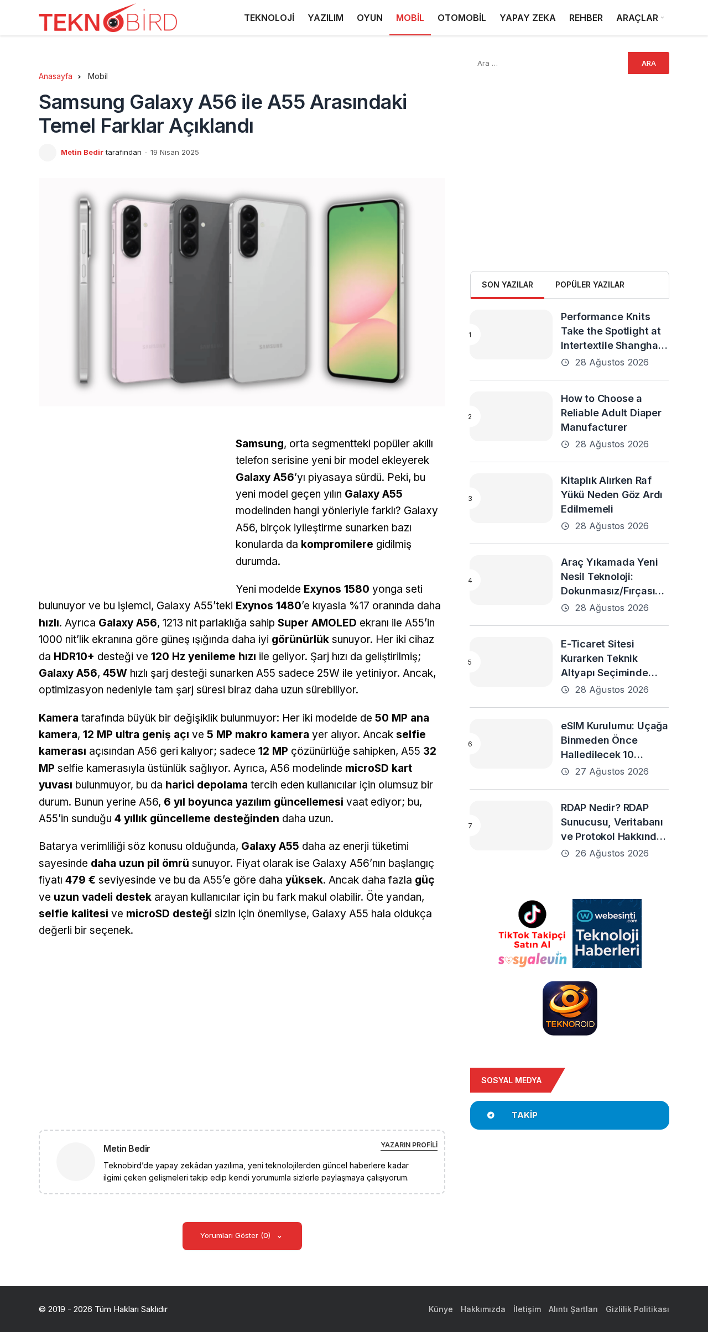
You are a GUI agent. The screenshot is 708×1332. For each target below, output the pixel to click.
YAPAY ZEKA (527, 17)
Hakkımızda (483, 1309)
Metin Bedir (82, 152)
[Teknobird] (108, 18)
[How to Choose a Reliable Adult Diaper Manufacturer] (511, 416)
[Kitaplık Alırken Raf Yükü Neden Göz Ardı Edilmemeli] (511, 498)
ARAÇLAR (637, 17)
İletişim (527, 1309)
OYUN (370, 17)
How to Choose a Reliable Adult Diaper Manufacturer (611, 413)
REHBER (586, 17)
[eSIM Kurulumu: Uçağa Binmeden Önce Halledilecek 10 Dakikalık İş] (511, 744)
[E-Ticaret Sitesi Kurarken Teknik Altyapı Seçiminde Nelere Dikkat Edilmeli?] (511, 662)
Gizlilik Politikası (637, 1309)
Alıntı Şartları (573, 1309)
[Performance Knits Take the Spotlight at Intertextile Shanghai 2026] (511, 334)
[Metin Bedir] (80, 1161)
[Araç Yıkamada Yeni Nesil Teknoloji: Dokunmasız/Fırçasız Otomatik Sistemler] (511, 580)
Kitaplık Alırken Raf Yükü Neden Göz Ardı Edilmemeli (612, 494)
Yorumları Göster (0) (236, 1235)
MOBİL (410, 17)
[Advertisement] (132, 513)
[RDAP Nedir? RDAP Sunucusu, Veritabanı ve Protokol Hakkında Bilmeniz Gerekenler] (511, 825)
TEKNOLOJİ (269, 17)
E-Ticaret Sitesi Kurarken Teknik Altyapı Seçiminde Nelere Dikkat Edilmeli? (604, 672)
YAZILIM (325, 17)
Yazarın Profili (409, 1145)
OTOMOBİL (462, 17)
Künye (441, 1309)
